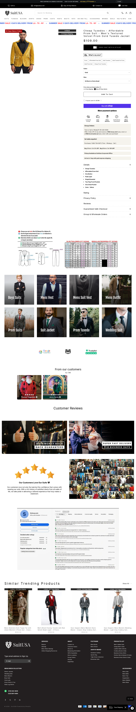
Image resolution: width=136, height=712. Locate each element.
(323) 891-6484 (13, 693)
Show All (126, 583)
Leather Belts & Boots (120, 648)
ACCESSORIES (95, 18)
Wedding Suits (8, 673)
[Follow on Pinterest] (15, 700)
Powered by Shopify (24, 706)
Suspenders (125, 678)
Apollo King (94, 655)
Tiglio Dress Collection (97, 657)
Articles (70, 659)
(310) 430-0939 (13, 691)
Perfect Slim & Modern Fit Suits (123, 655)
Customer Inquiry (72, 646)
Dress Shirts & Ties (9, 682)
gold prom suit (88, 64)
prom (85, 60)
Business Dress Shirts (120, 653)
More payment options (107, 111)
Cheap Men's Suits (119, 646)
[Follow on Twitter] (10, 700)
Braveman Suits (95, 659)
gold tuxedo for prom (118, 60)
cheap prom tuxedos (100, 64)
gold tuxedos (106, 60)
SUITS (6, 18)
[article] (29, 387)
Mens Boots (94, 644)
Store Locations (72, 655)
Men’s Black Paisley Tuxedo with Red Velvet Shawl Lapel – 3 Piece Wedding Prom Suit (51, 629)
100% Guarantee (72, 653)
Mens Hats (125, 671)
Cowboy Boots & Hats (120, 651)
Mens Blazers (8, 676)
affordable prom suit (95, 60)
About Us (70, 648)
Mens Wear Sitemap (47, 648)
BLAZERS (23, 18)
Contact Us (71, 644)
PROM (46, 18)
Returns (44, 644)
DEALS (112, 18)
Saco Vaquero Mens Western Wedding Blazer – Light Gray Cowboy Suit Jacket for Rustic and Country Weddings (117, 629)
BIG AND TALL (83, 18)
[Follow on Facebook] (5, 700)
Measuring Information (74, 651)
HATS (73, 18)
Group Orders (71, 657)
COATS (52, 18)
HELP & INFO (121, 18)
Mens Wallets (126, 680)
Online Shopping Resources (49, 651)
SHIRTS (31, 18)
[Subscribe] (29, 661)
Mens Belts (125, 673)
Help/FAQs (71, 661)
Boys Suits (7, 678)
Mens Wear (125, 682)
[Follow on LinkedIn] (20, 700)
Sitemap (44, 646)
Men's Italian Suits (119, 644)
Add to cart (107, 94)
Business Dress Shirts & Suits (122, 657)
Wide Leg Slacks (9, 684)
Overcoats (7, 680)
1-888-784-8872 (96, 143)
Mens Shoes (94, 646)
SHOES (38, 18)
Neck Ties (125, 676)
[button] (101, 100)
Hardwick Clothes (96, 652)
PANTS (59, 18)
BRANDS (105, 18)
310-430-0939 (103, 130)
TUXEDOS (14, 18)
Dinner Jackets (8, 671)
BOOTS (66, 18)
